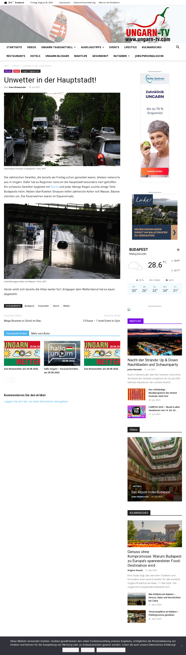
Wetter (66, 305)
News (16, 71)
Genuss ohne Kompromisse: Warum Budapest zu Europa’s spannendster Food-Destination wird (154, 559)
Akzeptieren (71, 649)
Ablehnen (87, 649)
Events (114, 47)
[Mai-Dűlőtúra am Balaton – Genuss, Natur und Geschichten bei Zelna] (137, 599)
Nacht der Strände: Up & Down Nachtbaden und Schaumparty (153, 362)
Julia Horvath (135, 369)
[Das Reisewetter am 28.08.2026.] (102, 353)
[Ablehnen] (181, 646)
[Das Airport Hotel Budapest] (155, 469)
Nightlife (80, 56)
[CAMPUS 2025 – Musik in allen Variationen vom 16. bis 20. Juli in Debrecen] (137, 411)
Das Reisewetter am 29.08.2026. (21, 368)
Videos (31, 47)
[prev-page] (6, 379)
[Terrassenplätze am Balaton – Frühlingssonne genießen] (137, 616)
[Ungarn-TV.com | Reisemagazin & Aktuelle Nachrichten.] (93, 24)
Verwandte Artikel (16, 333)
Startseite (14, 47)
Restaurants (16, 56)
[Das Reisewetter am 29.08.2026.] (22, 353)
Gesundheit (100, 56)
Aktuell (15, 65)
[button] (177, 47)
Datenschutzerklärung (84, 2)
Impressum (64, 2)
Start (6, 65)
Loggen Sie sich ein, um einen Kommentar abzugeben (36, 401)
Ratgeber (120, 56)
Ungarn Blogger (57, 56)
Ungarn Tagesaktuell (57, 47)
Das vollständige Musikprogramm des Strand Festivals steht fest (163, 392)
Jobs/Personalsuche (149, 56)
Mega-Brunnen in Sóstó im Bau (22, 320)
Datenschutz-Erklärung (111, 649)
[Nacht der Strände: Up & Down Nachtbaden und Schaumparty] (155, 342)
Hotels (35, 56)
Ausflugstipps (91, 47)
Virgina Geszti (135, 570)
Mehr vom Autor (40, 333)
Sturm (54, 186)
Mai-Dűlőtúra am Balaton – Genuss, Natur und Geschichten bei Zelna (165, 597)
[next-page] (12, 379)
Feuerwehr (43, 305)
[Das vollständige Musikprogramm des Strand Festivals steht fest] (137, 394)
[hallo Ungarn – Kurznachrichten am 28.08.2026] (62, 353)
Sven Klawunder (17, 87)
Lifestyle (130, 47)
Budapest (29, 305)
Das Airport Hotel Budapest (151, 492)
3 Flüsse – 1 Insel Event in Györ (101, 320)
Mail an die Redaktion (109, 2)
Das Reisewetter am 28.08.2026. (101, 368)
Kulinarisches (151, 47)
